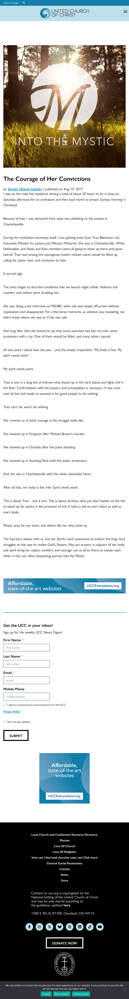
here (67, 904)
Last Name (13, 656)
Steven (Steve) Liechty (25, 188)
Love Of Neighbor (64, 852)
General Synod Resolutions (64, 863)
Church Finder (11, 3)
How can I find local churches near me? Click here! (65, 857)
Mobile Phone (14, 689)
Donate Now (64, 942)
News (64, 875)
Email (8, 672)
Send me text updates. (18, 721)
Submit (16, 735)
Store (64, 880)
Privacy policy (81, 994)
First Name (13, 640)
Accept (46, 994)
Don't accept (62, 994)
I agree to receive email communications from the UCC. (36, 704)
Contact (64, 869)
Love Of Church (64, 846)
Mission (65, 840)
